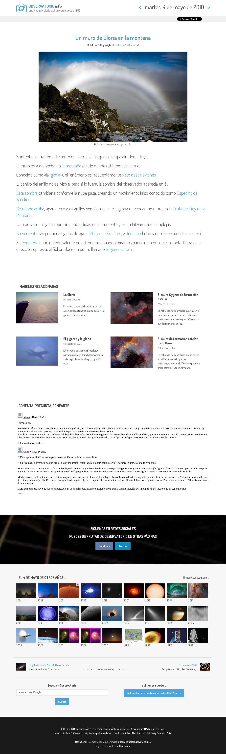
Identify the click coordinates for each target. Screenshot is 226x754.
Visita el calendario (196, 577)
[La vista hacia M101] (112, 590)
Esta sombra (27, 193)
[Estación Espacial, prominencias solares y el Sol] (69, 590)
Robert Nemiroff (133, 733)
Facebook (104, 546)
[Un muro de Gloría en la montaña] (69, 613)
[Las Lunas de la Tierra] (48, 635)
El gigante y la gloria (77, 339)
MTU (145, 733)
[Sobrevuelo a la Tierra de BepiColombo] (91, 590)
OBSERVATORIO (41, 6)
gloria (55, 175)
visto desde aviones (139, 175)
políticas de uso (104, 733)
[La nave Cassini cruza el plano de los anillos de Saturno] (177, 613)
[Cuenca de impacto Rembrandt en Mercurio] (91, 613)
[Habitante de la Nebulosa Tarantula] (26, 635)
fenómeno (29, 242)
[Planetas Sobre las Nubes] (112, 635)
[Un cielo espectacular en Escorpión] (198, 590)
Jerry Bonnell (157, 733)
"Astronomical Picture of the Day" (147, 729)
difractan (133, 233)
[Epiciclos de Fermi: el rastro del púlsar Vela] (48, 613)
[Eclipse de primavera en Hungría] (26, 613)
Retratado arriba (30, 209)
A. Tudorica (118, 45)
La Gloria (69, 294)
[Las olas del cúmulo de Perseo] (134, 590)
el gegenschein (119, 249)
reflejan (95, 233)
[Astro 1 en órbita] (198, 635)
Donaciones (81, 741)
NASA (74, 733)
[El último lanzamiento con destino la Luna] (177, 635)
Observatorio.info (82, 729)
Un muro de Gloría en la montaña (113, 37)
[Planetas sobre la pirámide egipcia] (48, 590)
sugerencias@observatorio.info (134, 741)
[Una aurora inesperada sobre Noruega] (177, 590)
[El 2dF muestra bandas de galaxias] (91, 635)
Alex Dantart (125, 746)
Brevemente (27, 233)
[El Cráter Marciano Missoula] (198, 613)
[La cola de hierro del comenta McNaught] (134, 613)
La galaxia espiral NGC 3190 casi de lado (49, 665)
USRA (169, 733)
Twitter (123, 546)
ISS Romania (131, 45)
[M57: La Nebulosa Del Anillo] (155, 635)
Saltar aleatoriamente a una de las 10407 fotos (154, 693)
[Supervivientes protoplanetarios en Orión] (69, 635)
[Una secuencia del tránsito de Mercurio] (155, 590)
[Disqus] (113, 453)
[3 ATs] (26, 590)
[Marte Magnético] (134, 635)
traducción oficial (106, 729)
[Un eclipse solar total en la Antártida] (112, 613)
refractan (112, 233)
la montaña (71, 166)
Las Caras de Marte (187, 665)
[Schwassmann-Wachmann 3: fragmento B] (155, 613)
